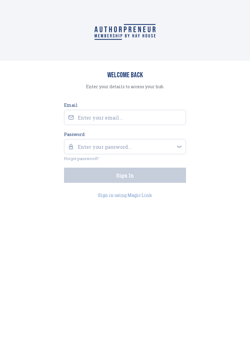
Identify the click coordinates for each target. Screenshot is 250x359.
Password (74, 134)
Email (71, 105)
